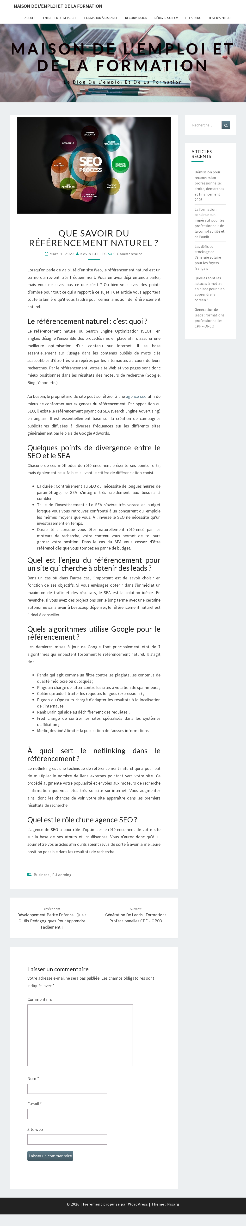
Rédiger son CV (166, 18)
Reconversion (136, 18)
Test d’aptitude (220, 18)
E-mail (34, 1104)
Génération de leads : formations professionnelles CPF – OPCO (135, 915)
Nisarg (173, 1204)
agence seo (136, 396)
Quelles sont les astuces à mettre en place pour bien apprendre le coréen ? (210, 288)
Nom (33, 1078)
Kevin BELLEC (93, 254)
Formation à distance (101, 18)
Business (41, 875)
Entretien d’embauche (60, 18)
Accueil (30, 18)
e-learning (62, 875)
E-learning (193, 18)
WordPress (138, 1204)
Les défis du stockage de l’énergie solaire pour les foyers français (208, 257)
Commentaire (39, 999)
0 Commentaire (128, 254)
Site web (35, 1129)
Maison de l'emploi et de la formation (58, 6)
